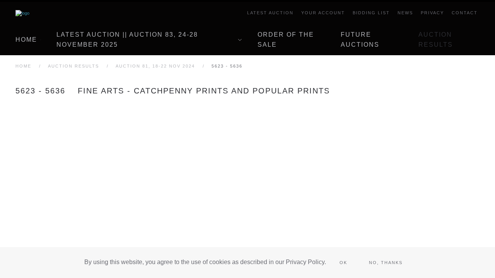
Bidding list (371, 12)
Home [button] (26, 39)
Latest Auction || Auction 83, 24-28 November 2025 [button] (127, 39)
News (405, 12)
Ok (343, 262)
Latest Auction (270, 12)
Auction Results (435, 39)
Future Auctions (360, 39)
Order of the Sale (286, 39)
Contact (465, 12)
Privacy (432, 12)
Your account (323, 12)
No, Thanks (386, 262)
